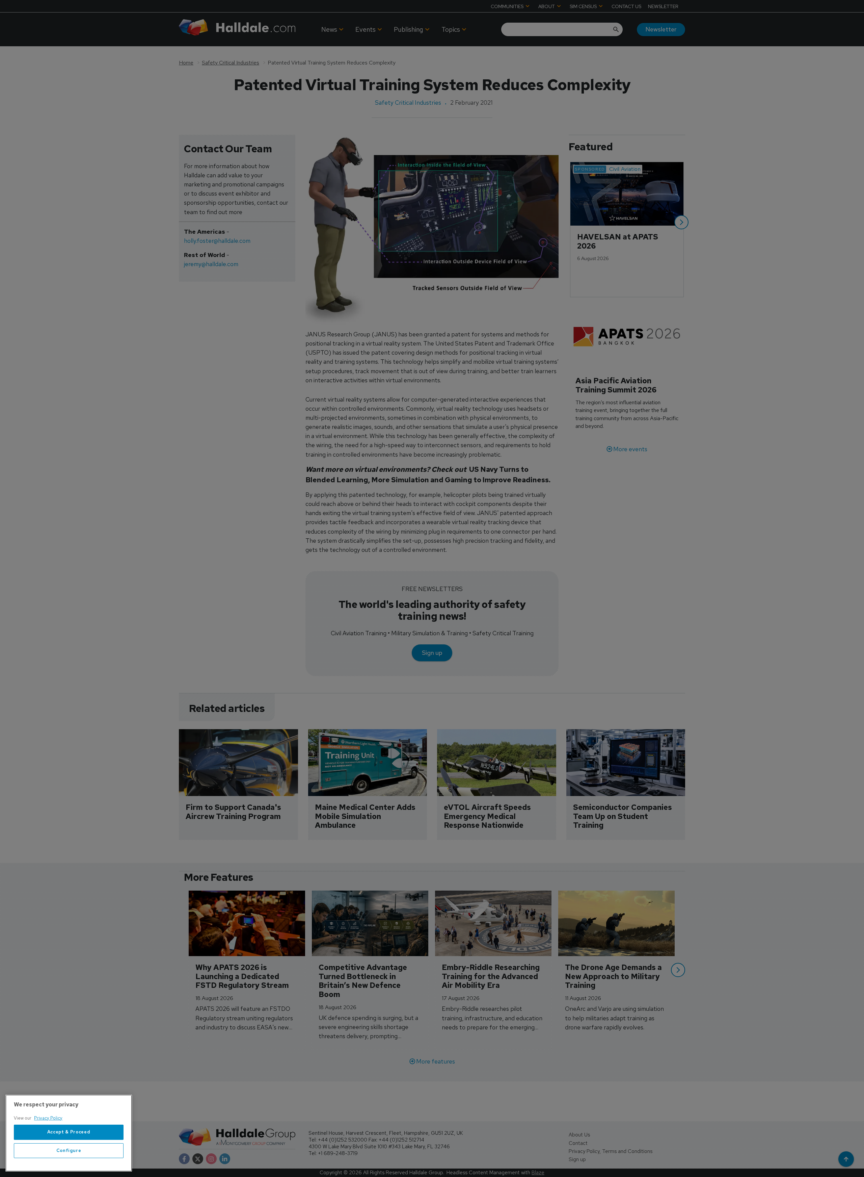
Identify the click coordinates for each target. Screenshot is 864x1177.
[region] (68, 1133)
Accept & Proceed (68, 1132)
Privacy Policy (48, 1118)
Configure (68, 1150)
